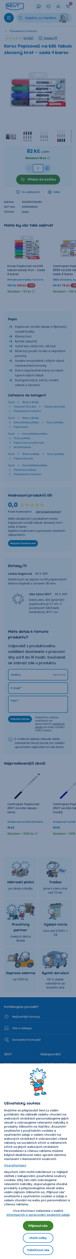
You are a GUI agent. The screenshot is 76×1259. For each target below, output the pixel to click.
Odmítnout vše (38, 1250)
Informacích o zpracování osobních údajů (38, 1215)
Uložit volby (38, 1238)
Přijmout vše (38, 1226)
